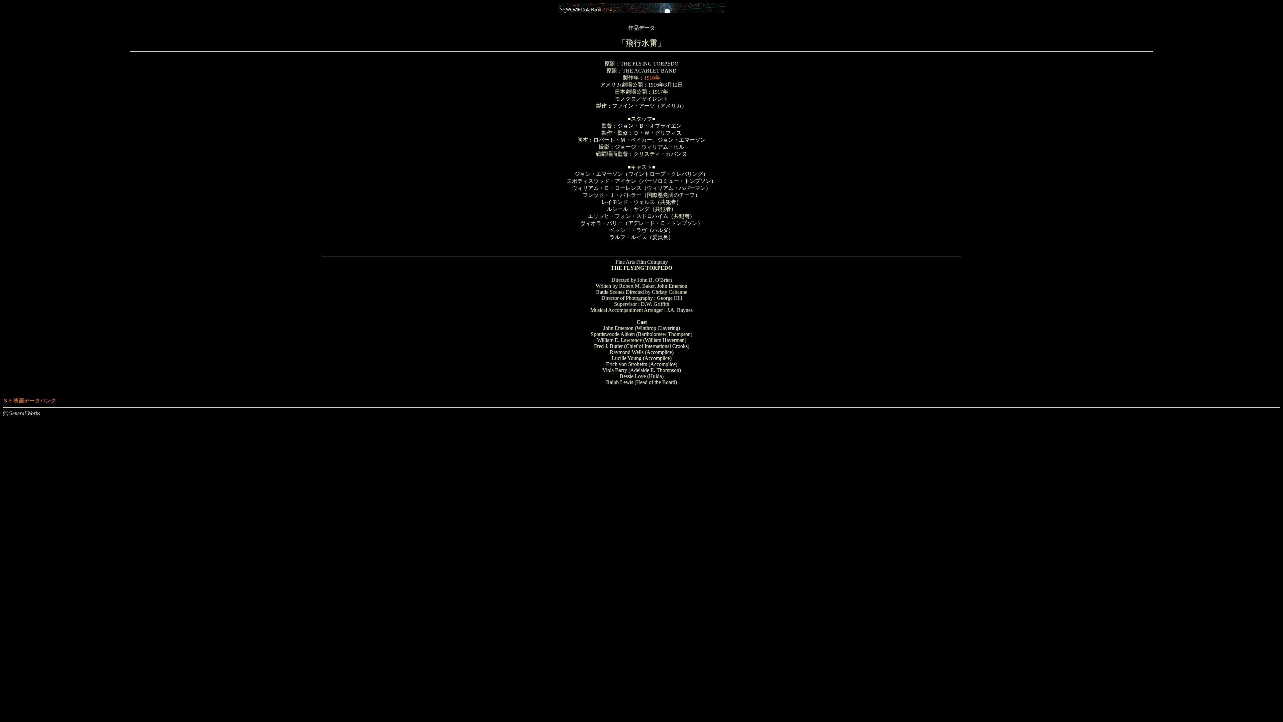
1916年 (652, 78)
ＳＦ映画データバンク (29, 400)
